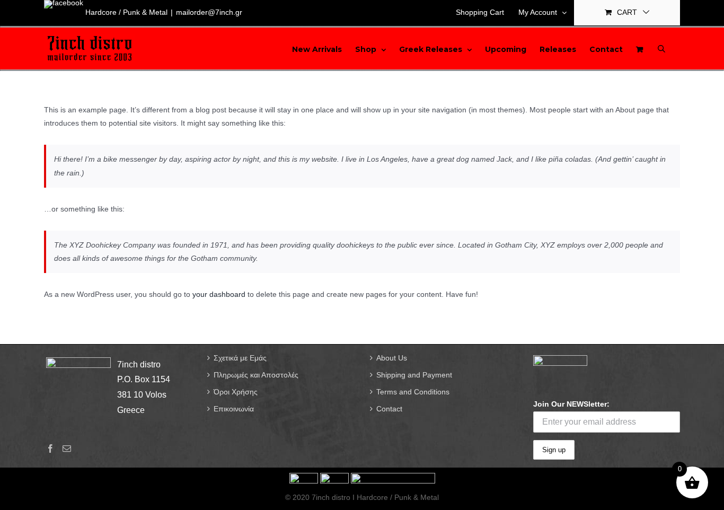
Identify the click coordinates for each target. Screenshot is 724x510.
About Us (391, 358)
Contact (389, 409)
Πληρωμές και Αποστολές (256, 375)
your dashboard (218, 294)
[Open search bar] (661, 48)
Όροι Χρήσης (236, 392)
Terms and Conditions (412, 392)
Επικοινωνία (234, 409)
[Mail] (67, 448)
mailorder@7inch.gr (209, 12)
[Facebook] (50, 448)
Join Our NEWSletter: (571, 404)
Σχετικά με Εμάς (240, 358)
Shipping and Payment (414, 375)
